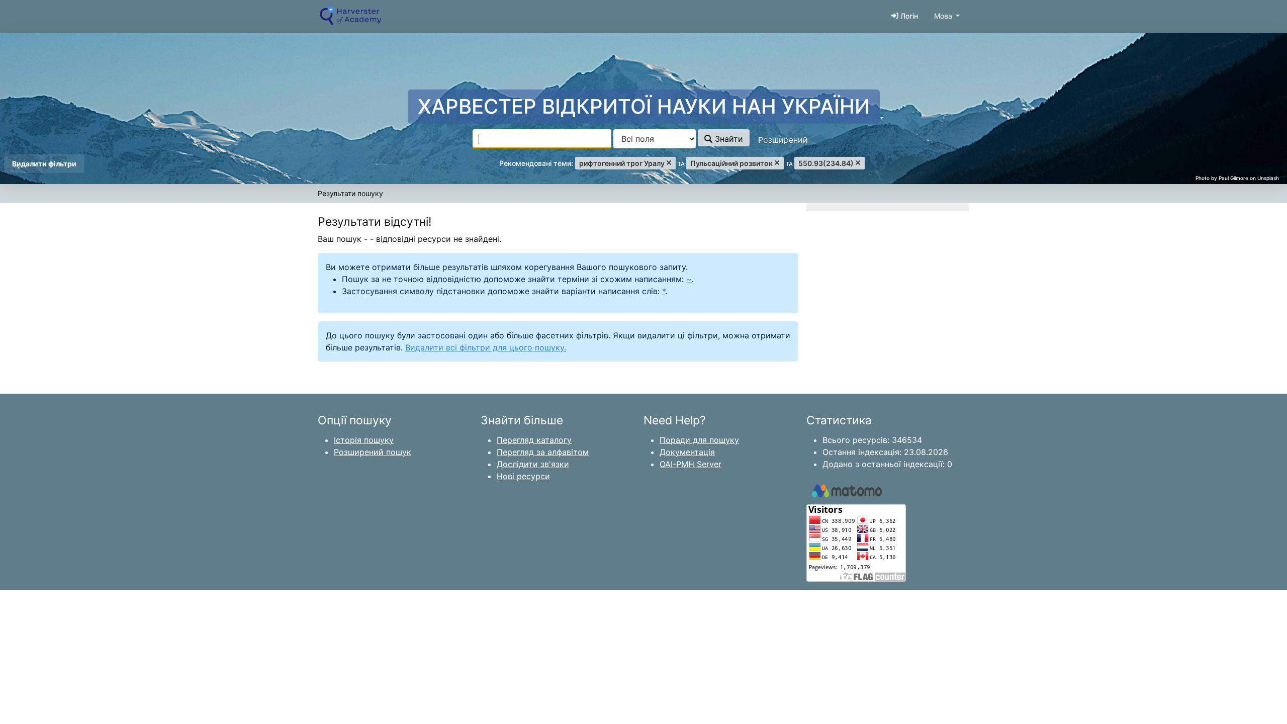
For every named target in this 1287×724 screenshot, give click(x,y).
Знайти (727, 139)
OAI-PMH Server (690, 464)
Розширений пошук (372, 452)
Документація (687, 452)
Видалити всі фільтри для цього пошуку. (485, 347)
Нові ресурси (523, 476)
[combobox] (542, 138)
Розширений (783, 140)
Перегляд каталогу (534, 440)
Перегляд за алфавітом (543, 452)
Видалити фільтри (44, 163)
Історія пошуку (364, 440)
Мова (943, 16)
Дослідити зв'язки (533, 464)
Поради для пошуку (699, 440)
